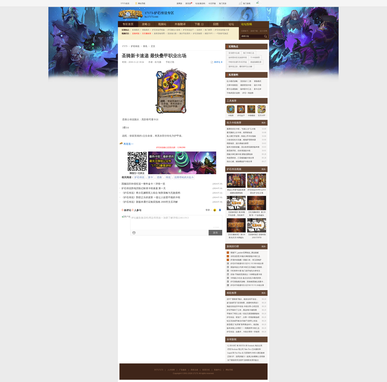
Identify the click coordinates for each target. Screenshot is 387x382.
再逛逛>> (128, 144)
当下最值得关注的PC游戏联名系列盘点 (243, 360)
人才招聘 (171, 370)
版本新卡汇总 (245, 89)
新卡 (150, 177)
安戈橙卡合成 (234, 53)
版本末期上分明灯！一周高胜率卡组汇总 (243, 328)
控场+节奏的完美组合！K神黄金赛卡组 (246, 274)
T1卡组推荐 (255, 57)
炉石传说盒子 (188, 30)
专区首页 (128, 24)
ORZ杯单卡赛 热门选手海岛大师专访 (245, 271)
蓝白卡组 (257, 85)
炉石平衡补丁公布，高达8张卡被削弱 (242, 310)
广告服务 (182, 370)
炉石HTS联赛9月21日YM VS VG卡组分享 (247, 285)
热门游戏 (246, 3)
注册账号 (244, 31)
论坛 (231, 24)
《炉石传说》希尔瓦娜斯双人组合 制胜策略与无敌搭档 (151, 193)
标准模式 (135, 30)
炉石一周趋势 (247, 93)
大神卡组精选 (232, 85)
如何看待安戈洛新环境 (238, 57)
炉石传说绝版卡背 (222, 30)
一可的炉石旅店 (221, 33)
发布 (215, 232)
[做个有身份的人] (215, 210)
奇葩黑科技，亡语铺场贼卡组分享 (240, 158)
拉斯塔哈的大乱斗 (184, 177)
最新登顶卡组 (245, 85)
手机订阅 (170, 62)
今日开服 (212, 3)
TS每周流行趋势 (233, 93)
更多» (264, 123)
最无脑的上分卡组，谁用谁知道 (239, 132)
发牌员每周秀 (159, 33)
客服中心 (217, 370)
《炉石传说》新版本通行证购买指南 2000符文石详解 (150, 202)
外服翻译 (180, 24)
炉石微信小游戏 (173, 30)
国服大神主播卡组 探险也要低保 (240, 154)
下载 (199, 24)
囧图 (216, 24)
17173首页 (125, 3)
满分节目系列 (184, 33)
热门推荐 (208, 30)
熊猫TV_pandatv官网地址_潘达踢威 (245, 253)
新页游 (188, 3)
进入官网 (263, 31)
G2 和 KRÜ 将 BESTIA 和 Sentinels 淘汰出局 (244, 346)
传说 (168, 177)
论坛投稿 (246, 24)
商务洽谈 (194, 370)
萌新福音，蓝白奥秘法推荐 (238, 143)
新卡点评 (257, 89)
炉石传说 (135, 46)
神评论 (218, 62)
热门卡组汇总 (248, 53)
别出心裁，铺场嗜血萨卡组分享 (239, 161)
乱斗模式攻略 (232, 81)
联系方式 (206, 370)
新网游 (179, 3)
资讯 (145, 46)
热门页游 (222, 3)
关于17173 (158, 370)
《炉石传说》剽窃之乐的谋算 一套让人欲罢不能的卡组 (151, 197)
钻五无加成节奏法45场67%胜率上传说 (242, 321)
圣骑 (159, 177)
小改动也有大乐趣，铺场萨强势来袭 (241, 140)
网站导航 (141, 3)
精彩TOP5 (209, 33)
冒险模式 (145, 30)
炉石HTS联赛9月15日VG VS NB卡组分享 (247, 263)
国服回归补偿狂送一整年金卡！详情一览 (143, 183)
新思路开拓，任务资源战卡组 (238, 151)
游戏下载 (254, 31)
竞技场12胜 (172, 33)
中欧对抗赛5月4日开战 (238, 62)
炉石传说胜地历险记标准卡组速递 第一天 (144, 188)
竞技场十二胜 (245, 81)
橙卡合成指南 (232, 89)
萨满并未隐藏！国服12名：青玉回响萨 (246, 260)
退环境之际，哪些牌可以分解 (240, 67)
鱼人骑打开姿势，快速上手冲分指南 (241, 136)
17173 (124, 46)
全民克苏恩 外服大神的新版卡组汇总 (245, 256)
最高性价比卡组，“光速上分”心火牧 (241, 129)
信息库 (199, 30)
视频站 (162, 24)
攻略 (146, 24)
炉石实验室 (197, 33)
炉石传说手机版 (158, 30)
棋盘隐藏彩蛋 (255, 62)
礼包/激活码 (200, 3)
